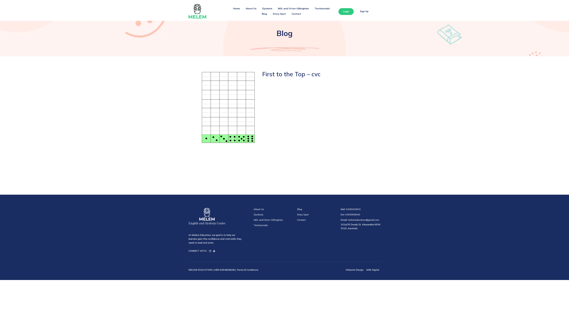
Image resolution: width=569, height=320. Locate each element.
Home (236, 8)
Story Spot (279, 13)
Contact (296, 13)
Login (346, 11)
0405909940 (352, 214)
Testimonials (322, 8)
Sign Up (364, 11)
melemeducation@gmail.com (363, 219)
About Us (251, 8)
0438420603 (353, 209)
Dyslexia (267, 8)
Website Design (354, 269)
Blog (264, 13)
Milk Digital (372, 269)
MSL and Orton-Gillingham (293, 8)
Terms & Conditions (247, 269)
